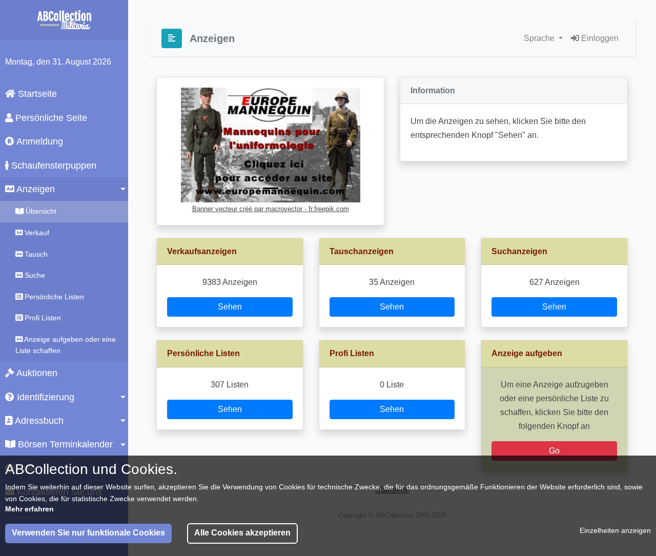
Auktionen (35, 373)
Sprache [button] (540, 38)
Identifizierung (44, 397)
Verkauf (36, 233)
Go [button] (554, 450)
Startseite (36, 94)
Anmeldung (38, 141)
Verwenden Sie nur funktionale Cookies (88, 532)
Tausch (35, 254)
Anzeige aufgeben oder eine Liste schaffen (65, 345)
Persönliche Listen (53, 297)
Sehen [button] (230, 306)
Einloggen (599, 38)
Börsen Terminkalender (64, 444)
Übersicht (40, 211)
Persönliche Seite (50, 118)
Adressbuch (38, 421)
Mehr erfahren (29, 509)
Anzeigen (34, 189)
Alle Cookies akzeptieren (242, 532)
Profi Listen (42, 318)
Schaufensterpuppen (52, 165)
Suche (34, 275)
